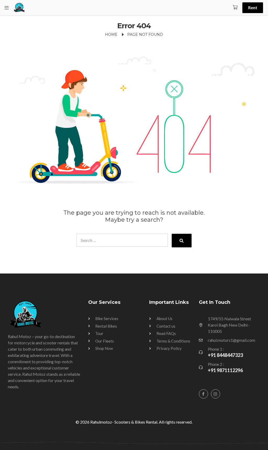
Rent (252, 7)
